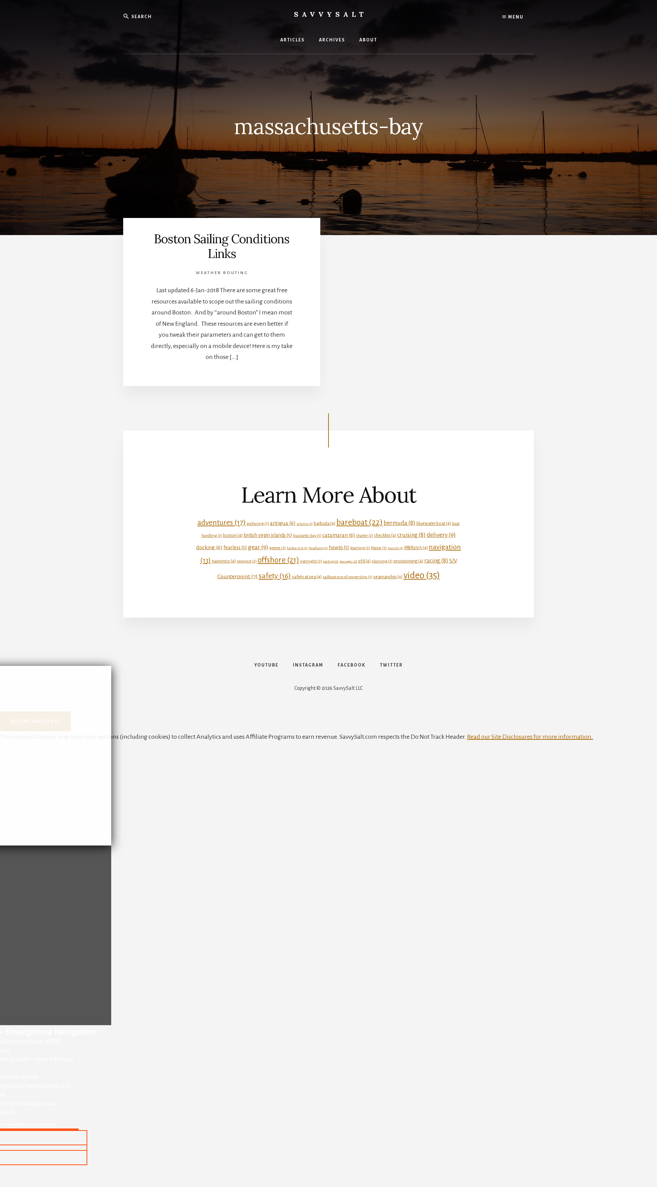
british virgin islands (268, 535)
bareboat (359, 522)
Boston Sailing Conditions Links (221, 246)
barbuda (324, 523)
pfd (364, 561)
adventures (221, 522)
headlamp (318, 548)
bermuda (399, 523)
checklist (385, 535)
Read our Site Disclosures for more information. (530, 736)
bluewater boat (433, 523)
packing (330, 561)
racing (436, 560)
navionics (224, 561)
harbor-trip (297, 548)
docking (209, 547)
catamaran (338, 535)
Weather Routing (222, 273)
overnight (311, 561)
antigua (283, 523)
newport (247, 561)
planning (382, 561)
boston (233, 535)
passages (348, 561)
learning (360, 548)
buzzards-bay (307, 535)
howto (339, 547)
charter (364, 535)
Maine (379, 548)
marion (395, 548)
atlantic (305, 524)
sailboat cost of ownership (347, 577)
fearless (235, 547)
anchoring (258, 523)
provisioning (408, 561)
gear (258, 547)
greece (277, 548)
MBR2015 (416, 547)
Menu (515, 17)
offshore (278, 560)
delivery (441, 534)
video (421, 575)
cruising (411, 535)
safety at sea (307, 576)
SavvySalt (330, 14)
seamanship (387, 576)
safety (275, 576)
